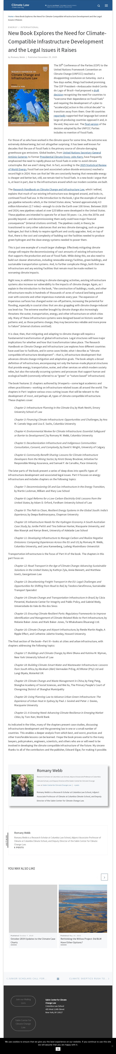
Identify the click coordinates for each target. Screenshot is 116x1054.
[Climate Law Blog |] (44, 5)
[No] (112, 1046)
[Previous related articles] (97, 877)
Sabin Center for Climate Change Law (23, 1024)
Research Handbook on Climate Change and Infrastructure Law (48, 189)
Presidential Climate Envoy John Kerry (61, 157)
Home (11, 16)
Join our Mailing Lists (23, 1001)
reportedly (60, 115)
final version (91, 124)
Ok (58, 1049)
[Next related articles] (104, 877)
